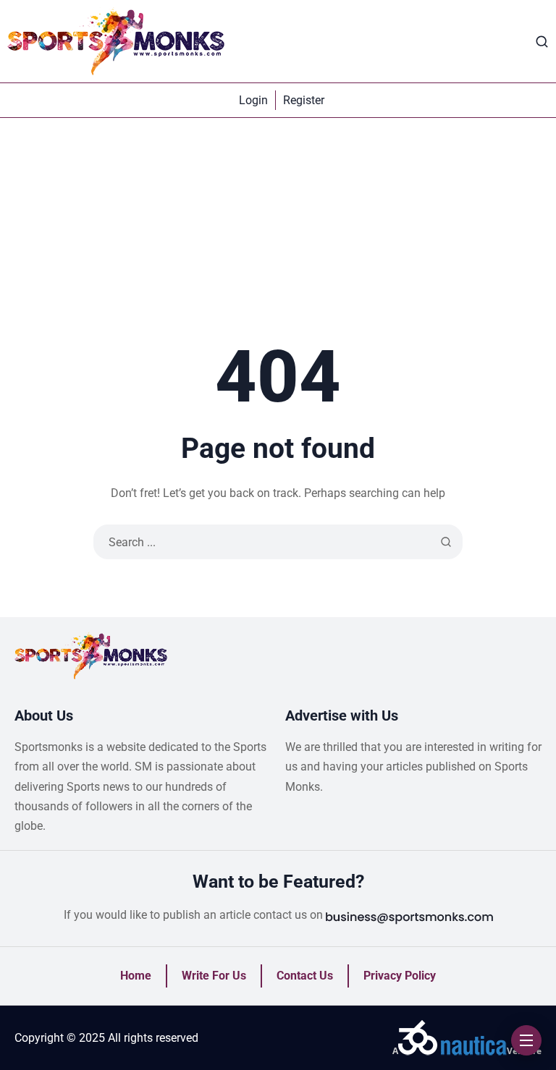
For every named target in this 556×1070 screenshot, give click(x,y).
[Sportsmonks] (115, 41)
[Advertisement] (278, 226)
